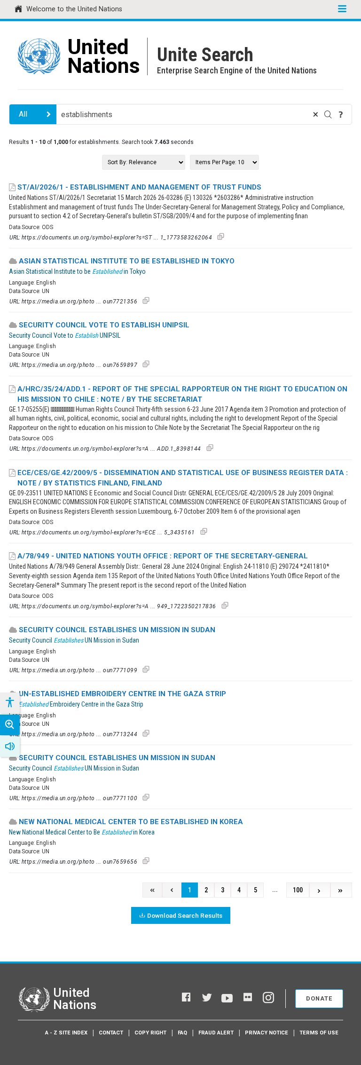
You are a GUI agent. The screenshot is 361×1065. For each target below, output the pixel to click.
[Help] (341, 114)
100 (298, 890)
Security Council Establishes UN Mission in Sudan (117, 630)
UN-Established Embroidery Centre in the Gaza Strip (122, 694)
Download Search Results (184, 915)
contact (111, 1033)
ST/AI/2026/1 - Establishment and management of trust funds (139, 187)
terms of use (318, 1033)
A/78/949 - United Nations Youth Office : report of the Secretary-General (162, 556)
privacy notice (266, 1033)
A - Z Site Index (66, 1033)
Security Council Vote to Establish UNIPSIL (104, 325)
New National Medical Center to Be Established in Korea (131, 822)
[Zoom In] (10, 725)
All (23, 114)
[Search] (328, 114)
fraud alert (216, 1033)
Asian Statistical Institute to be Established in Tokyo (127, 261)
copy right (150, 1033)
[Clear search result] (315, 114)
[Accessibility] (9, 702)
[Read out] (10, 746)
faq (182, 1033)
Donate (319, 998)
